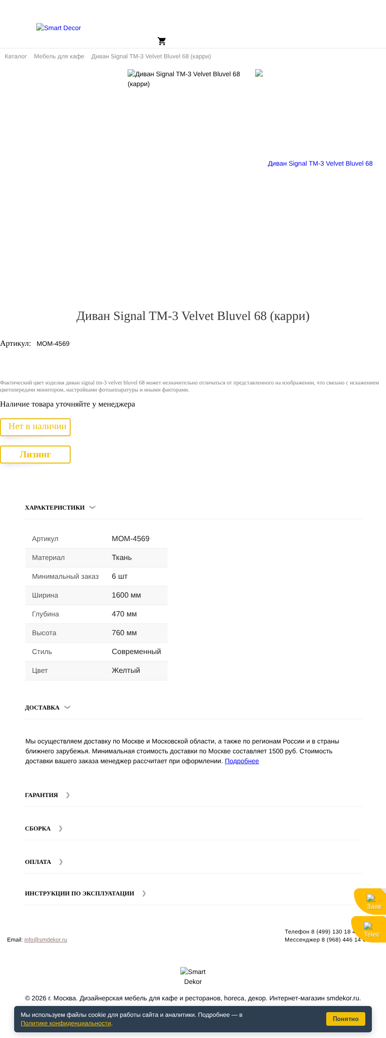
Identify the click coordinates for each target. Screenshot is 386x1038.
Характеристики (55, 507)
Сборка (38, 828)
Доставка (42, 707)
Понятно (346, 1018)
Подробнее (242, 761)
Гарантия (41, 794)
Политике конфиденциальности (66, 1023)
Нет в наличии (37, 426)
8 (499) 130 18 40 (335, 931)
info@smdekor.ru (45, 939)
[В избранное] (362, 80)
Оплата (38, 861)
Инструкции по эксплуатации (79, 893)
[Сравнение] (375, 80)
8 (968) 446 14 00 (346, 939)
